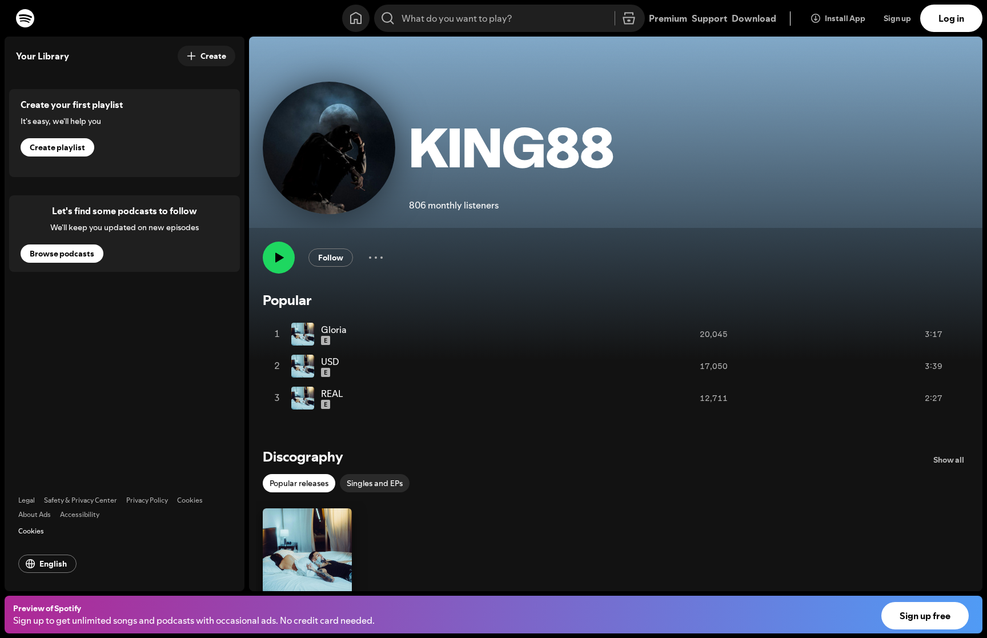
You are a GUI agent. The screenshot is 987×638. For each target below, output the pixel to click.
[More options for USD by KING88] (953, 366)
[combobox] (509, 18)
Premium (668, 18)
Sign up (897, 18)
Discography (303, 456)
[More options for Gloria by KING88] (953, 334)
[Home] (356, 18)
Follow (330, 257)
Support (709, 18)
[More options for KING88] (376, 258)
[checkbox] (299, 483)
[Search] (388, 18)
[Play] (279, 258)
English (53, 563)
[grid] (616, 366)
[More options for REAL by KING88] (953, 398)
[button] (307, 568)
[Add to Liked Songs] (905, 334)
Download (754, 18)
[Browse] (629, 19)
